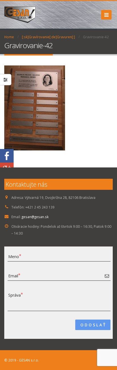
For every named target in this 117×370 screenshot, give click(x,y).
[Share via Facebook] (7, 155)
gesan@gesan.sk (35, 216)
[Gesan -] (19, 15)
